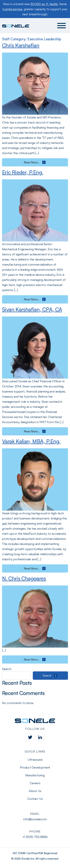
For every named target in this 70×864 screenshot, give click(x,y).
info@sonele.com (35, 819)
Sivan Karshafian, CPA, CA (32, 309)
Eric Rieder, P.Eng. (22, 172)
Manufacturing (35, 775)
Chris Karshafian (20, 45)
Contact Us (35, 799)
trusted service (12, 9)
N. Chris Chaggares (24, 578)
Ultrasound (35, 759)
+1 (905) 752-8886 (35, 837)
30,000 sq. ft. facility (44, 4)
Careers (35, 783)
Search (6, 669)
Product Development (35, 767)
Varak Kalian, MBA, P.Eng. (31, 441)
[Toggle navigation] (61, 25)
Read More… (45, 162)
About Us (35, 791)
